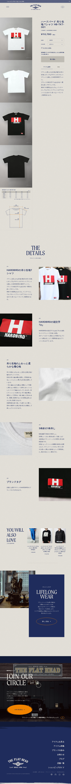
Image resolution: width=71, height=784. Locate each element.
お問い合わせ (41, 772)
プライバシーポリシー (50, 772)
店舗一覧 (60, 763)
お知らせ (60, 754)
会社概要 (35, 772)
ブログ (61, 759)
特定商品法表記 (60, 772)
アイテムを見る (58, 742)
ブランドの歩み (58, 750)
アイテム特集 (59, 746)
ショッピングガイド (56, 767)
